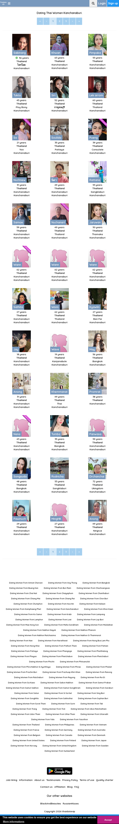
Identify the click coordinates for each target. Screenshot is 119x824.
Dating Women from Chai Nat (23, 593)
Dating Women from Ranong (99, 672)
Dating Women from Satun (26, 693)
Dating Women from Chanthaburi (94, 593)
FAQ (76, 786)
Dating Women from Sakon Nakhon (57, 682)
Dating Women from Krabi (60, 614)
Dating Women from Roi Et (93, 677)
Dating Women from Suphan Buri (93, 698)
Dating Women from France (26, 730)
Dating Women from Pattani (95, 646)
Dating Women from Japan (94, 740)
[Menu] (9, 3)
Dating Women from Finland (63, 740)
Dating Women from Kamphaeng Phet (23, 609)
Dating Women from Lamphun (29, 619)
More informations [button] (13, 821)
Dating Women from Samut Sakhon (22, 688)
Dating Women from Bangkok (96, 583)
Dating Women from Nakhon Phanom (79, 630)
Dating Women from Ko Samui (28, 614)
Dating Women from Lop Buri (90, 619)
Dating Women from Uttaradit (94, 714)
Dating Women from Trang (25, 709)
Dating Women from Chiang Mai (25, 598)
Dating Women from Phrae (68, 667)
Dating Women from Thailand (26, 725)
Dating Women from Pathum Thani (61, 646)
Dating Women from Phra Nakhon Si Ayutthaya (29, 667)
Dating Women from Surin (63, 704)
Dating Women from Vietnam (93, 725)
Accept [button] (108, 820)
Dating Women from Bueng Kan (23, 588)
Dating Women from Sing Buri (91, 693)
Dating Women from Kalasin (92, 604)
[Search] (93, 3)
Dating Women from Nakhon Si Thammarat (81, 635)
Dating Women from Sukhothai (58, 698)
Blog (70, 786)
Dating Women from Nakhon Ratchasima (37, 635)
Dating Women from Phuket (99, 667)
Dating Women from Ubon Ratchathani (88, 709)
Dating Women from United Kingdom (59, 746)
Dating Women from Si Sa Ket (58, 693)
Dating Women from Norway (24, 746)
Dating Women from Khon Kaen (98, 609)
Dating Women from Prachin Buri (22, 672)
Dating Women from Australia (91, 730)
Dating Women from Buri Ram (57, 588)
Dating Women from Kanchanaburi (63, 609)
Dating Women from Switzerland (60, 751)
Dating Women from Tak (92, 704)
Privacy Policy (70, 780)
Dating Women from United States (29, 740)
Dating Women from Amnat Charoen (26, 583)
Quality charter (104, 780)
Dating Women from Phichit (41, 661)
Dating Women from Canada (59, 735)
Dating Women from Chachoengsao (93, 588)
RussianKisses (71, 803)
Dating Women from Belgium (27, 735)
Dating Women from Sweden (95, 746)
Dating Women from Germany (58, 730)
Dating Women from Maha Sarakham (61, 625)
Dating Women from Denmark (91, 735)
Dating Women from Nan (21, 640)
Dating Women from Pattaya (24, 651)
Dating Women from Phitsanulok (75, 661)
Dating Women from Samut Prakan (95, 682)
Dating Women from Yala (42, 719)
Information (26, 780)
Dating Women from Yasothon (74, 719)
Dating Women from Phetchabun (57, 656)
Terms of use (87, 780)
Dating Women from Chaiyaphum (58, 593)
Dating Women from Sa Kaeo (21, 682)
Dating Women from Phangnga (57, 651)
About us (39, 780)
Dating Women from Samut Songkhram (62, 688)
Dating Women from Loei (59, 619)
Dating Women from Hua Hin (61, 604)
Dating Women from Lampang (91, 614)
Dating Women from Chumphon (28, 604)
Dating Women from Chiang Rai (60, 598)
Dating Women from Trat (53, 709)
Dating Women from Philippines (59, 725)
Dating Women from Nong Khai (25, 646)
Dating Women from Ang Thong (62, 583)
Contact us (46, 786)
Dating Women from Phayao (24, 656)
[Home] (3, 3)
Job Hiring (11, 780)
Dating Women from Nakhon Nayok (39, 630)
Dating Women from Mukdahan (98, 625)
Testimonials (53, 780)
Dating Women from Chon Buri (94, 598)
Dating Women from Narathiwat (53, 640)
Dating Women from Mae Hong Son (22, 625)
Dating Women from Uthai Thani (60, 714)
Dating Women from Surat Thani (31, 704)
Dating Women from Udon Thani (25, 714)
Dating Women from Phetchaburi (93, 656)
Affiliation (59, 786)
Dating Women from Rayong (62, 677)
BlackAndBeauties (50, 803)
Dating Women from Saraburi (99, 688)
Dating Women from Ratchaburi (28, 677)
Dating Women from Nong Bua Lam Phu (91, 640)
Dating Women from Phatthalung (92, 651)
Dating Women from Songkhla (25, 698)
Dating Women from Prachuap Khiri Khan (61, 672)
